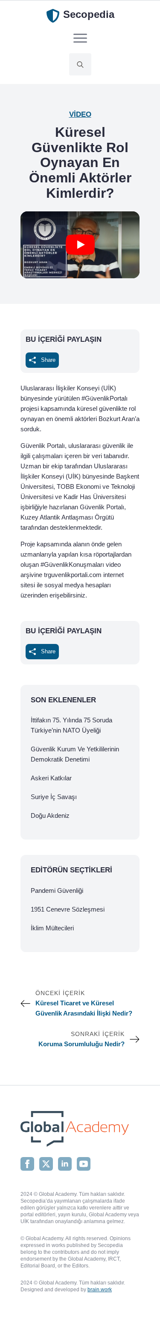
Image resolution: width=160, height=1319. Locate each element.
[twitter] (46, 1164)
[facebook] (27, 1164)
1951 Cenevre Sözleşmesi (68, 909)
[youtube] (83, 1164)
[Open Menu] (80, 38)
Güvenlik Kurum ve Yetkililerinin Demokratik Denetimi (75, 754)
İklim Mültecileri (52, 928)
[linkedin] (65, 1164)
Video (80, 114)
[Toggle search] (80, 64)
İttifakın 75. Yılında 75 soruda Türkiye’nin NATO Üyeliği (71, 725)
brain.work (99, 1290)
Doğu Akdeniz (50, 815)
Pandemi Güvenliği (57, 890)
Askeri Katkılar (51, 778)
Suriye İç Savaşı (54, 796)
